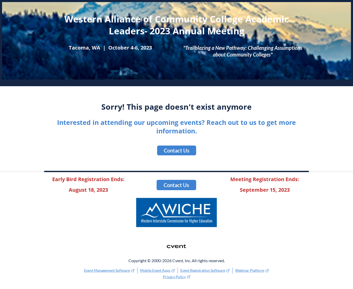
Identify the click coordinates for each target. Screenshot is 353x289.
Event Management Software (107, 270)
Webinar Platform (249, 270)
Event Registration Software (202, 270)
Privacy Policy (174, 277)
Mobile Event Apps (155, 270)
